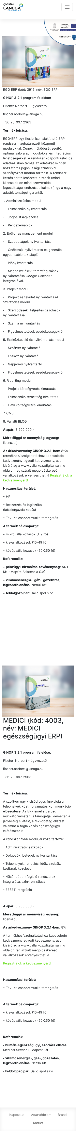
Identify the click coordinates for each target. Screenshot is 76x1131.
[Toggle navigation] (67, 7)
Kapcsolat (17, 1115)
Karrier (38, 1123)
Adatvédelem (41, 1115)
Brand (62, 1115)
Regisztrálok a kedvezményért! (27, 963)
